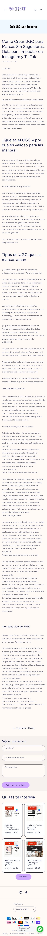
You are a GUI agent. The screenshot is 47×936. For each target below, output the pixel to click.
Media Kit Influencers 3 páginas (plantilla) (12, 827)
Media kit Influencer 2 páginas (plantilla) (12, 863)
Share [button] (7, 69)
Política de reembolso (18, 933)
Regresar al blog (25, 728)
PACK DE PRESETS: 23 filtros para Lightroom (34, 863)
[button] (5, 10)
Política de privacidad (36, 933)
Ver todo (23, 877)
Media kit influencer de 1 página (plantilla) (34, 827)
